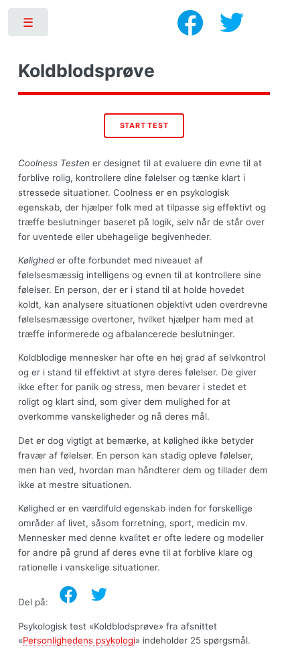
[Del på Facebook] (68, 594)
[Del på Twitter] (99, 594)
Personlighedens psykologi (79, 640)
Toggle (29, 25)
